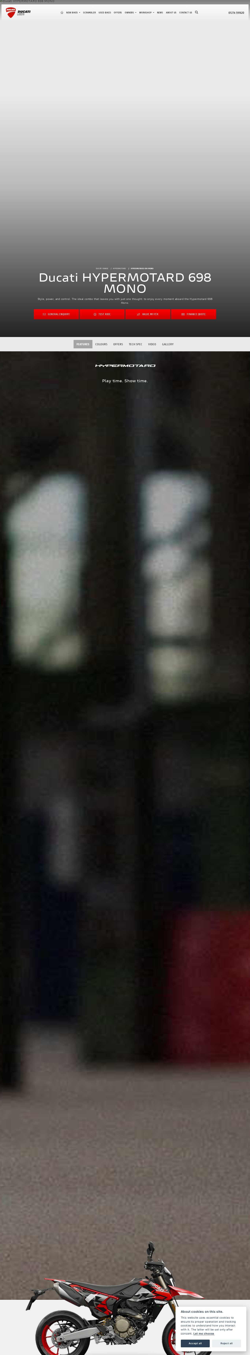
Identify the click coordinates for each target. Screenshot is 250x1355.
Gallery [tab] (168, 344)
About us (171, 12)
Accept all (195, 1343)
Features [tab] (83, 344)
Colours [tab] (101, 344)
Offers (118, 12)
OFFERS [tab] (118, 344)
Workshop (145, 12)
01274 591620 (236, 12)
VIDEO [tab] (152, 344)
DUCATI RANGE (102, 268)
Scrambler (89, 12)
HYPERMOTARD (119, 268)
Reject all (227, 1343)
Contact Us (185, 12)
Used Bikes (105, 12)
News (160, 12)
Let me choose (203, 1333)
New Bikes (72, 12)
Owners (130, 12)
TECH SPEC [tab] (135, 344)
